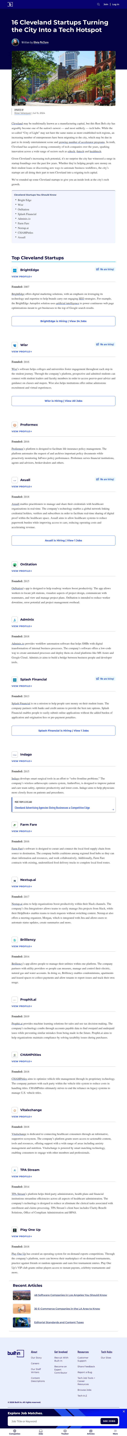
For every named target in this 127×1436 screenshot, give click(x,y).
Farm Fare (28, 824)
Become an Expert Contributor (60, 1369)
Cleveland (17, 123)
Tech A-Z (82, 1395)
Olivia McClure (40, 42)
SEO (81, 298)
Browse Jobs (84, 1390)
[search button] (98, 4)
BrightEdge (29, 270)
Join (106, 4)
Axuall (25, 480)
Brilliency (28, 940)
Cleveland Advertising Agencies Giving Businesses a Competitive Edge (52, 807)
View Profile (21, 276)
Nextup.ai (28, 880)
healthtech (95, 151)
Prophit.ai (28, 999)
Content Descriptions (38, 1379)
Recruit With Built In (61, 1359)
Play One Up (30, 1230)
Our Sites (106, 1357)
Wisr (24, 345)
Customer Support (83, 1359)
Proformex (29, 425)
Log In (115, 4)
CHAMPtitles (30, 1055)
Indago (26, 754)
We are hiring (106, 269)
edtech (71, 151)
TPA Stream (29, 1170)
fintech (80, 151)
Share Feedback (86, 1366)
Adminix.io (18, 643)
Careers (35, 1363)
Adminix (27, 619)
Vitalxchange (31, 1110)
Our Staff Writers (36, 1371)
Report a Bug (85, 1372)
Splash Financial (33, 679)
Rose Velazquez (22, 113)
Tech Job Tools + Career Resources (86, 1381)
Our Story (36, 1357)
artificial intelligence (67, 303)
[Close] (124, 1411)
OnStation (28, 564)
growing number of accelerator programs (82, 142)
